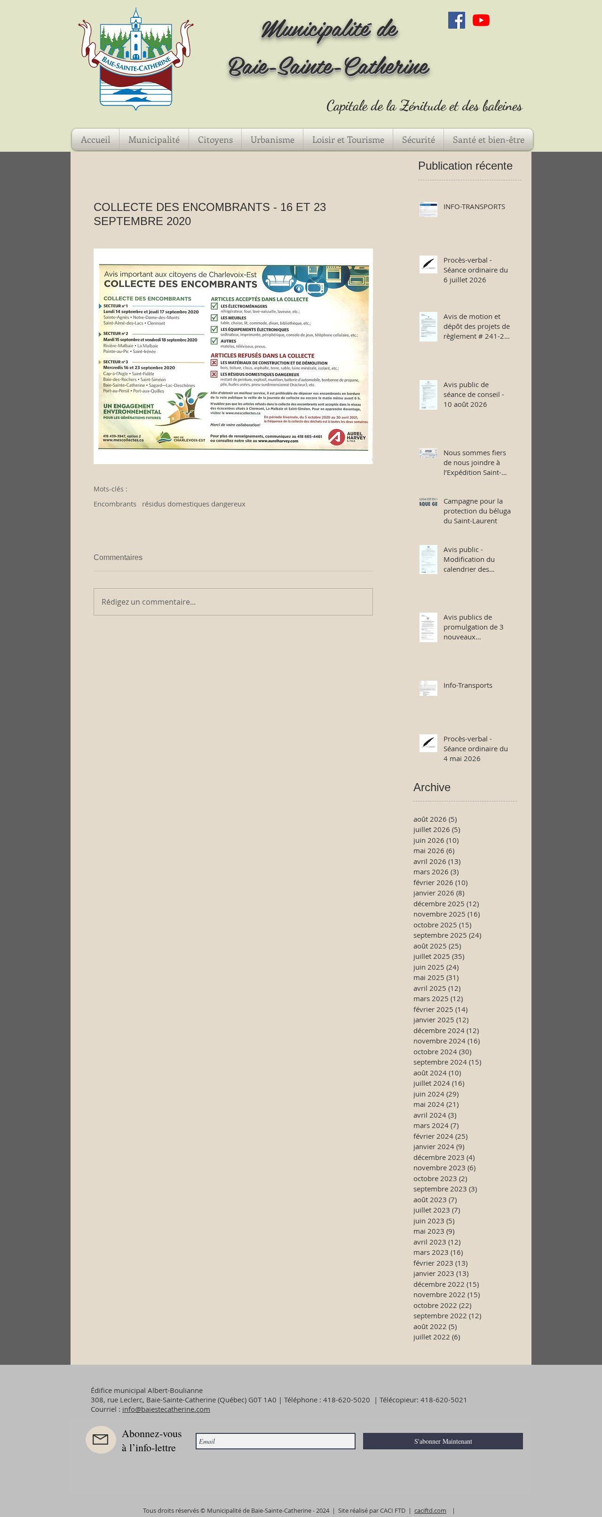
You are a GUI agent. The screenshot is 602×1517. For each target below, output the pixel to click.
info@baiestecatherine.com (166, 1409)
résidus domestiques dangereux (194, 503)
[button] (154, 139)
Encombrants (115, 503)
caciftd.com (430, 1510)
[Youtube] (481, 20)
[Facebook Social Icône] (456, 20)
